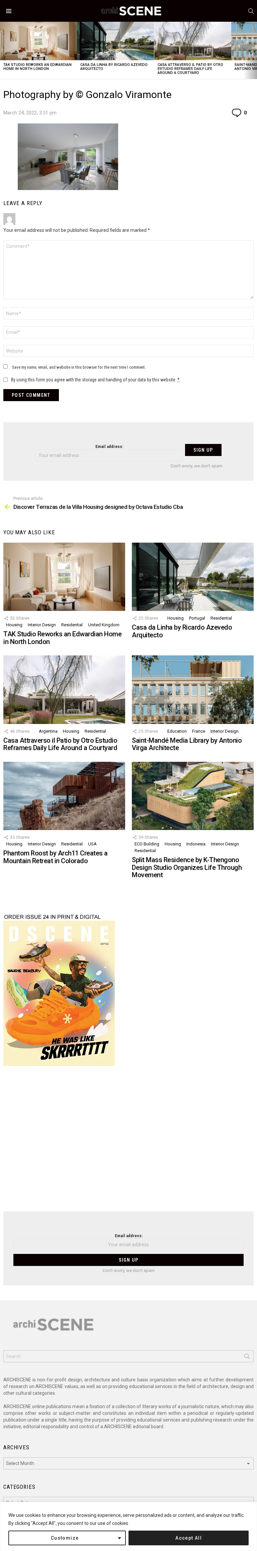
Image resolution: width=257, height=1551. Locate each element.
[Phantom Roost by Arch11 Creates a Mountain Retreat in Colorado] (64, 796)
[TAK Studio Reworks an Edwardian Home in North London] (38, 41)
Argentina (48, 731)
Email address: (109, 446)
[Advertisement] (128, 1143)
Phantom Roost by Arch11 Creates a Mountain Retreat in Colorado (55, 857)
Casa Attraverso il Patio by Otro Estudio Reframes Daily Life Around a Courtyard (190, 69)
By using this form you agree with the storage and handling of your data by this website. (95, 379)
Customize (65, 1538)
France (198, 731)
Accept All (188, 1538)
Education (177, 731)
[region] (128, 1526)
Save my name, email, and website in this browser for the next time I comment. (79, 367)
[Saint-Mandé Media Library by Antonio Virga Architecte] (193, 689)
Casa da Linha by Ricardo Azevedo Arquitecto (114, 67)
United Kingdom (103, 624)
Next (253, 50)
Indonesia (195, 843)
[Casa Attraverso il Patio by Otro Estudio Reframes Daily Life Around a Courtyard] (192, 41)
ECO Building (147, 843)
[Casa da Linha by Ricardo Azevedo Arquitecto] (115, 41)
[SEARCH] (251, 11)
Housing (14, 624)
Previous (3, 50)
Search (247, 1357)
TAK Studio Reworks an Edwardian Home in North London (37, 67)
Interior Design (42, 624)
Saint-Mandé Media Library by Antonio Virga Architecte (187, 744)
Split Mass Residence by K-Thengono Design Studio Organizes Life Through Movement (187, 867)
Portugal (197, 618)
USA (92, 843)
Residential (72, 624)
